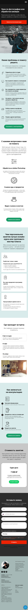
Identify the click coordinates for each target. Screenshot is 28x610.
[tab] (14, 337)
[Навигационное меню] (26, 2)
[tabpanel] (14, 368)
